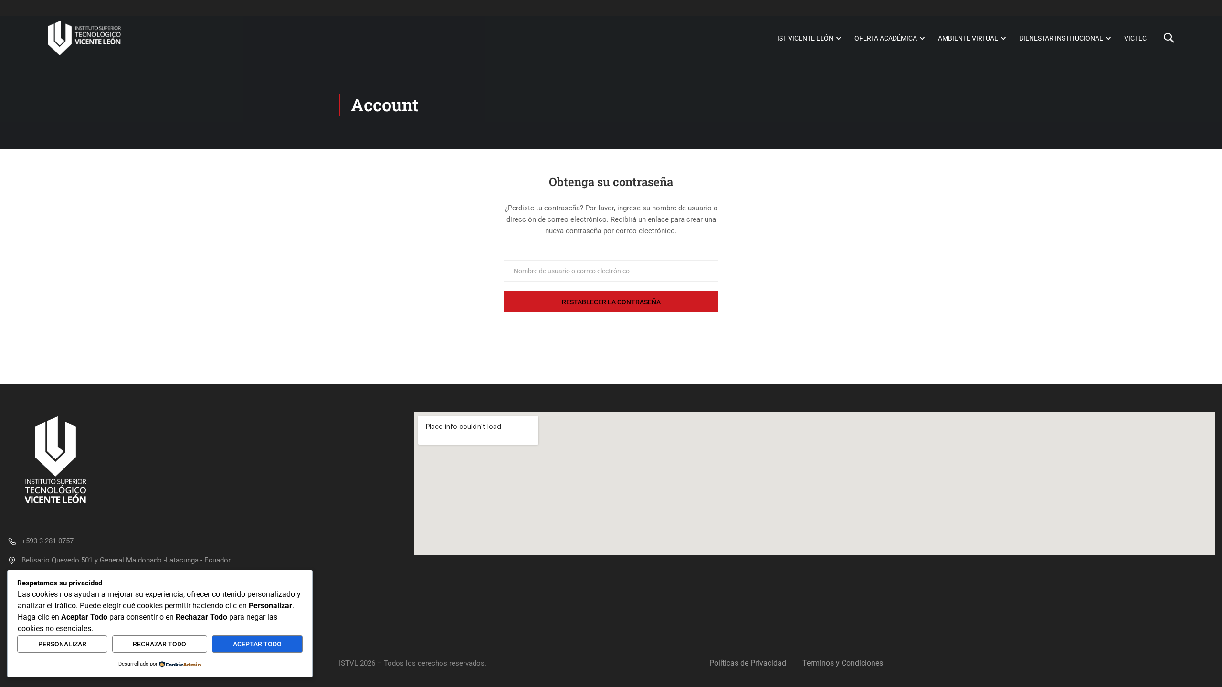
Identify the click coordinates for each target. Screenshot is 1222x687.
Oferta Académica (885, 38)
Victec (1135, 38)
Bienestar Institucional (1061, 38)
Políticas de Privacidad (747, 662)
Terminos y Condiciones (842, 662)
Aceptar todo (257, 644)
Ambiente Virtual (968, 38)
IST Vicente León (805, 38)
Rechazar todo (159, 644)
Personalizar (62, 644)
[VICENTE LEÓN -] (84, 38)
